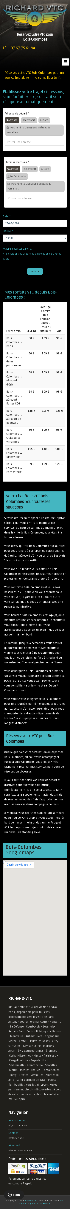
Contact (13, 1133)
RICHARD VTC (31, 1200)
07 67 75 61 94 (23, 48)
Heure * (8, 231)
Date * (7, 216)
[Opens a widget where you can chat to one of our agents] (14, 1195)
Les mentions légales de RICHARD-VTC (41, 1202)
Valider (35, 271)
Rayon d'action (17, 1120)
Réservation (15, 1145)
